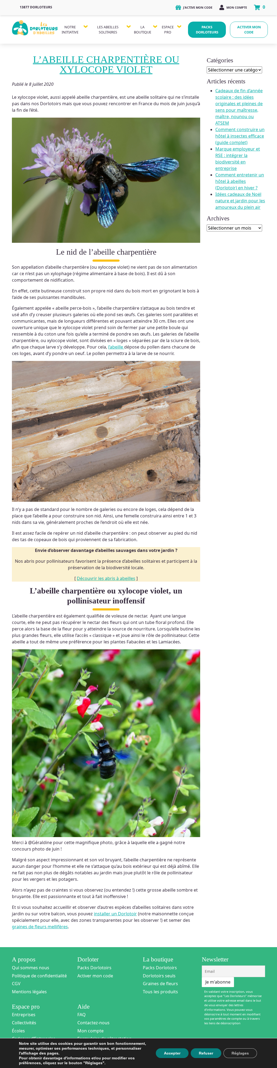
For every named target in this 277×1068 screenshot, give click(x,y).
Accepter (172, 1053)
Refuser (206, 1053)
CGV (16, 984)
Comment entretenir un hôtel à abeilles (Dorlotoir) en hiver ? (239, 181)
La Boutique (142, 30)
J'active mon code (197, 7)
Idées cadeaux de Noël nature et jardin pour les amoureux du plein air (240, 200)
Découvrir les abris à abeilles (106, 578)
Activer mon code (249, 30)
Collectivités (24, 1023)
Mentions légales (29, 992)
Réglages (240, 1053)
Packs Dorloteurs (207, 30)
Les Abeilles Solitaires (107, 30)
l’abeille (116, 347)
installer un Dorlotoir (115, 914)
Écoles (18, 1031)
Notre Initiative (70, 30)
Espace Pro (168, 30)
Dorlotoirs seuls (159, 976)
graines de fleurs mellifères (40, 927)
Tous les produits (160, 992)
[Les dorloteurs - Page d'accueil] (35, 26)
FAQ (81, 1015)
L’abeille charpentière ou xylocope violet (106, 64)
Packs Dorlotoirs (94, 968)
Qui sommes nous (30, 968)
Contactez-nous (93, 1023)
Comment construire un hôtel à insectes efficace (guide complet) (240, 136)
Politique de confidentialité (39, 976)
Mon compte (236, 7)
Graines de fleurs (160, 984)
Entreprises (23, 1015)
